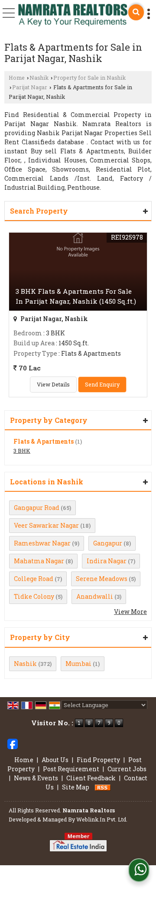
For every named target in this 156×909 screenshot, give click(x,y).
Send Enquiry (102, 384)
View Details (53, 384)
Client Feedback (91, 778)
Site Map (75, 787)
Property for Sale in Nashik (89, 77)
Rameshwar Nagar (42, 543)
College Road (33, 579)
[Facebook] (12, 743)
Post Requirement (71, 769)
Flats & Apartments (43, 441)
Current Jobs (126, 769)
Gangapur (107, 543)
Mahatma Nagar (39, 561)
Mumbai (78, 663)
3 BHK (21, 450)
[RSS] (102, 787)
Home (17, 77)
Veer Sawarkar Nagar (46, 525)
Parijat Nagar (29, 87)
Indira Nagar (107, 561)
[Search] (136, 12)
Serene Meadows (101, 579)
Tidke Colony (34, 596)
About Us (55, 760)
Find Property (98, 760)
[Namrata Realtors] (72, 16)
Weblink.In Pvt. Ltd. (101, 819)
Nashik (39, 77)
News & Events (36, 778)
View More (130, 611)
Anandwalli (94, 596)
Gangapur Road (36, 507)
